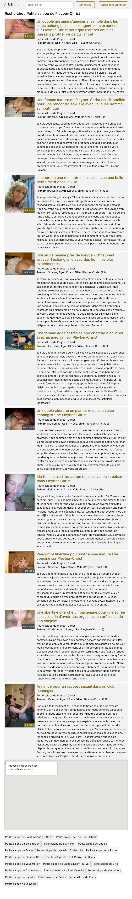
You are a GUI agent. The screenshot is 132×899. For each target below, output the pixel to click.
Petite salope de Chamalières (23, 870)
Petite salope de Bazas (52, 877)
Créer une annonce (113, 4)
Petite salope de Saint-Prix (58, 843)
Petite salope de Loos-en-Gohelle (76, 837)
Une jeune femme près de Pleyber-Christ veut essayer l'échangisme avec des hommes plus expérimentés (75, 259)
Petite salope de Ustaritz (20, 877)
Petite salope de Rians (82, 877)
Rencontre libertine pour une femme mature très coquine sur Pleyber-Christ (78, 556)
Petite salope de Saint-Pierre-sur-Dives (70, 857)
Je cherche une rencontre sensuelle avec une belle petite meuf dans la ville (80, 179)
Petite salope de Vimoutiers (104, 870)
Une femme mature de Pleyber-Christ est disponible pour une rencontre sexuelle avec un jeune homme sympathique (81, 104)
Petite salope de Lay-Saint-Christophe (59, 850)
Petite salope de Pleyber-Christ (24, 857)
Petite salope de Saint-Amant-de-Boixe (29, 837)
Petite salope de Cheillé (92, 843)
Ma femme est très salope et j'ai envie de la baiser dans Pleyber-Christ (79, 478)
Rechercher (85, 4)
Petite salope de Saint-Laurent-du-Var (66, 863)
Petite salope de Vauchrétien (22, 863)
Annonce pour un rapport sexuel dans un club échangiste (75, 688)
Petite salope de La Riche (101, 850)
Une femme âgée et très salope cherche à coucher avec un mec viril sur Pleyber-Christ (80, 335)
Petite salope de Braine (19, 850)
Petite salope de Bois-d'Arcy (22, 843)
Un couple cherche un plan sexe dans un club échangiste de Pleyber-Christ (75, 412)
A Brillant (11, 5)
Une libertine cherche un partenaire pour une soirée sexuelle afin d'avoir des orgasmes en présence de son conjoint (81, 616)
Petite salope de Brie (105, 863)
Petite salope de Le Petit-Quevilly (64, 870)
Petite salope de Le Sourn (21, 883)
